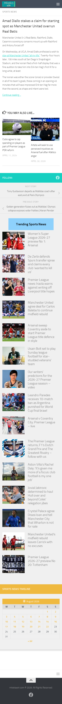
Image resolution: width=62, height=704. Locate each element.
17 (6, 626)
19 (23, 626)
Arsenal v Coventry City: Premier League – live (41, 422)
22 (47, 626)
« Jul (30, 641)
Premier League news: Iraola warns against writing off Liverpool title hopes (41, 285)
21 (39, 626)
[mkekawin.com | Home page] (11, 4)
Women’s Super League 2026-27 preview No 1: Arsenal (39, 239)
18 (14, 626)
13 (31, 621)
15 (47, 621)
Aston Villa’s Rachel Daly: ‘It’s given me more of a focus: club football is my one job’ (41, 472)
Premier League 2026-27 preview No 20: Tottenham (41, 561)
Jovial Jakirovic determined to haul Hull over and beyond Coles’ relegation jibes (40, 495)
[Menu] (58, 4)
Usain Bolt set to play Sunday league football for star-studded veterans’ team (42, 356)
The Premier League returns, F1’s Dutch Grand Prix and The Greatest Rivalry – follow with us (41, 448)
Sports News (9, 11)
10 (6, 621)
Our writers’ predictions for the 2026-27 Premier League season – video (40, 379)
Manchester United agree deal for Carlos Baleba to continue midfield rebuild (41, 308)
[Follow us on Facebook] (58, 178)
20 (31, 626)
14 (39, 621)
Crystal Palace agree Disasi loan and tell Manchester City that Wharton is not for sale (41, 518)
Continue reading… (11, 95)
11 (14, 621)
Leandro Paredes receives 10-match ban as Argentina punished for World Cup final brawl (40, 402)
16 (55, 621)
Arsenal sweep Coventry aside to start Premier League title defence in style (41, 333)
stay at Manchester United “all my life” (21, 55)
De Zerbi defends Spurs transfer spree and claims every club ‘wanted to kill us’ (41, 264)
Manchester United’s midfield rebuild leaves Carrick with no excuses (41, 540)
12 (23, 621)
